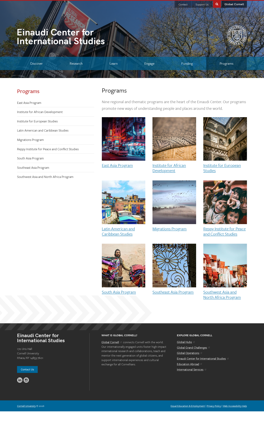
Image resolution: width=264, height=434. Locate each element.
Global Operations (188, 353)
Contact (183, 4)
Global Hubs (184, 342)
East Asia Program (29, 102)
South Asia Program (30, 158)
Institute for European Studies (37, 121)
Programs (28, 91)
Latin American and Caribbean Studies (42, 130)
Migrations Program (30, 139)
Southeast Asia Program (33, 167)
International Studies (61, 37)
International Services (190, 369)
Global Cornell (234, 4)
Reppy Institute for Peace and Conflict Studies (48, 149)
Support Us (202, 4)
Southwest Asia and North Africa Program (45, 176)
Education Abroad (188, 364)
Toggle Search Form (217, 4)
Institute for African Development (40, 111)
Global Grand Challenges (192, 347)
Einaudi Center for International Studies (201, 358)
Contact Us (27, 369)
